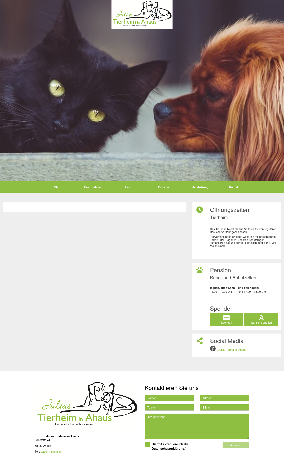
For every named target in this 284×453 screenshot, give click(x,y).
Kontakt (234, 187)
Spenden (226, 322)
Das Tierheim (92, 187)
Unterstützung (199, 187)
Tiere (128, 187)
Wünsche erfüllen (261, 322)
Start (57, 187)
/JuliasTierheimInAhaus (232, 349)
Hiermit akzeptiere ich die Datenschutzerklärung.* (170, 446)
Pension (163, 187)
